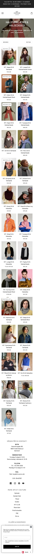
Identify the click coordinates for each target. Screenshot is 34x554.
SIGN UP (17, 546)
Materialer (17, 507)
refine (28, 42)
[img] (11, 483)
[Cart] (31, 13)
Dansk (26, 552)
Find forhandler (17, 510)
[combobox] (26, 552)
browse (5, 42)
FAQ (17, 513)
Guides (17, 502)
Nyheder (17, 493)
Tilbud (17, 499)
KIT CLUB (17, 504)
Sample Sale (17, 496)
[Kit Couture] (17, 13)
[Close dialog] (31, 527)
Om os (17, 516)
